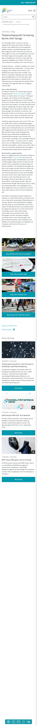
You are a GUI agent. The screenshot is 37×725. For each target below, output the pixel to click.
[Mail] (18, 721)
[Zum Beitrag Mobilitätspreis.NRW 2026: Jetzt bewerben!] (18, 401)
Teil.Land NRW (17, 157)
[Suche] (33, 17)
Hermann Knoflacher (19, 94)
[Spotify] (8, 721)
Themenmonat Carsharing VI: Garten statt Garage (16, 24)
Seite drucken (7, 329)
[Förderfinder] (23, 721)
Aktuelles (18, 22)
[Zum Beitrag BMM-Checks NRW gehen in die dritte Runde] (18, 446)
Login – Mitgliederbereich (28, 3)
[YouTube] (13, 721)
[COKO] (28, 721)
